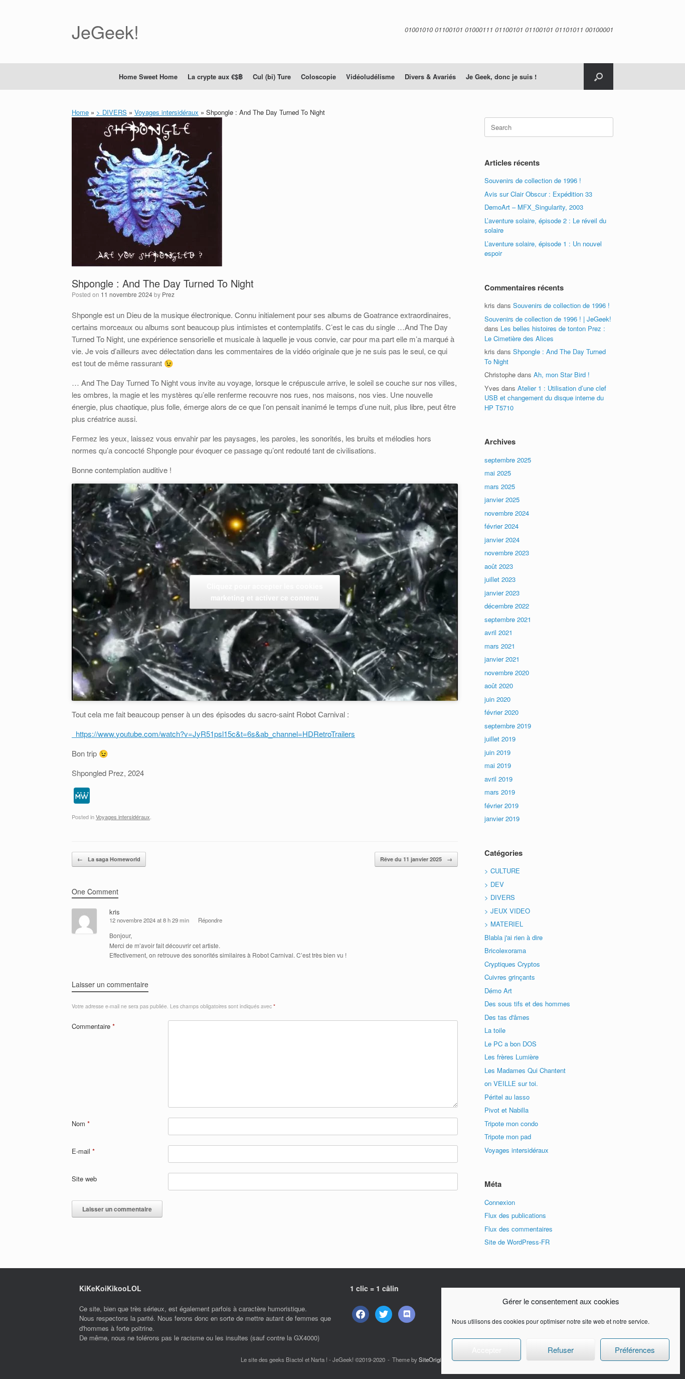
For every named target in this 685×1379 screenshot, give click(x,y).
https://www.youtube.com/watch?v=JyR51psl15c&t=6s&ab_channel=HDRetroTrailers (213, 733)
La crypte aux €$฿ (215, 76)
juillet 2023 (500, 579)
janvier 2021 (502, 659)
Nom (81, 1123)
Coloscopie (318, 76)
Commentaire (93, 1026)
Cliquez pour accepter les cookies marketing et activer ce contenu (265, 591)
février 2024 (501, 526)
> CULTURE (502, 870)
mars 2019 (499, 792)
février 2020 (501, 712)
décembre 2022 (506, 605)
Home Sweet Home (148, 76)
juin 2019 (497, 752)
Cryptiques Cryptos (512, 964)
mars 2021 (499, 646)
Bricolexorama (505, 950)
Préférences (635, 1349)
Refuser (561, 1349)
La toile (494, 1030)
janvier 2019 (502, 818)
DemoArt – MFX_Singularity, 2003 (533, 207)
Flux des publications (515, 1215)
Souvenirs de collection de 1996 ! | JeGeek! (547, 319)
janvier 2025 (502, 499)
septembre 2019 (507, 725)
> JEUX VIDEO (507, 910)
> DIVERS (111, 112)
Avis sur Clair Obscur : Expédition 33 (538, 194)
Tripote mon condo (511, 1123)
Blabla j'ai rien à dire (513, 937)
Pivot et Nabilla (506, 1110)
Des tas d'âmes (507, 1017)
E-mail (83, 1151)
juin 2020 (497, 699)
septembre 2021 (507, 619)
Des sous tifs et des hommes (527, 1003)
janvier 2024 (502, 539)
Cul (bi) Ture (272, 76)
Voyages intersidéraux (166, 112)
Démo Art (498, 990)
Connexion (499, 1202)
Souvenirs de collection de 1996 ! (532, 180)
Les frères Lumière (511, 1056)
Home (80, 112)
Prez (168, 294)
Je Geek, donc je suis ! (501, 76)
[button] (598, 76)
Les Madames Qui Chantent (525, 1070)
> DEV (494, 884)
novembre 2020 (506, 672)
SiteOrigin (431, 1359)
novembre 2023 (506, 552)
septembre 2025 (507, 460)
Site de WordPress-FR (517, 1242)
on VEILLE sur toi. (511, 1083)
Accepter (486, 1349)
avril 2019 (498, 779)
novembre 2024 (506, 513)
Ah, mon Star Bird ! (562, 374)
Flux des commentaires (518, 1229)
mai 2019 (497, 765)
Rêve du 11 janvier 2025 (416, 859)
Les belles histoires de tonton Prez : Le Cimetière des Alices (544, 333)
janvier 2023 (502, 592)
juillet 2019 (500, 738)
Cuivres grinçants (509, 977)
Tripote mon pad (507, 1136)
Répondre (210, 920)
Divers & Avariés (430, 76)
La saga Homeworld (108, 859)
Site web (84, 1178)
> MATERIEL (503, 924)
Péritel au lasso (507, 1097)
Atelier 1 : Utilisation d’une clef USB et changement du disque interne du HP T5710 (545, 397)
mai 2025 (497, 473)
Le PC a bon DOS (510, 1043)
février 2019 (501, 805)
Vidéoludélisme (370, 76)
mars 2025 (499, 486)
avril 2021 (498, 632)
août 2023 (498, 566)
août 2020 (498, 685)
